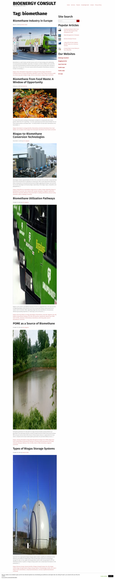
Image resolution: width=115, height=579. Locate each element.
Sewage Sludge (26, 75)
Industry (18, 439)
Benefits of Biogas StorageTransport (37, 566)
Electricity (19, 314)
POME (53, 316)
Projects (78, 5)
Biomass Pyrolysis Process (70, 38)
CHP (29, 316)
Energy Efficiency (20, 189)
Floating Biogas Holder (45, 568)
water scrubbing (22, 194)
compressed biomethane (32, 569)
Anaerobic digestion (47, 314)
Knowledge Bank (85, 5)
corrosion (40, 569)
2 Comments (50, 75)
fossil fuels (47, 129)
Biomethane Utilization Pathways (34, 198)
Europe (45, 73)
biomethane (38, 75)
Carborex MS (30, 191)
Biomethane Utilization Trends (33, 73)
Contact (92, 5)
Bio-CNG (48, 566)
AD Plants (39, 71)
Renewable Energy (24, 71)
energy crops (44, 75)
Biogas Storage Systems (33, 568)
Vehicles (33, 75)
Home (68, 5)
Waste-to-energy (33, 71)
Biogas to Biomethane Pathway (20, 316)
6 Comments (53, 129)
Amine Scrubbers (38, 189)
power (45, 317)
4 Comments (21, 319)
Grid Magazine (35, 576)
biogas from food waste (32, 129)
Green (18, 71)
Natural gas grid (19, 75)
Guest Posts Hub (62, 64)
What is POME (37, 443)
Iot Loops (60, 73)
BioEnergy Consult (34, 3)
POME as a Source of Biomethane (34, 323)
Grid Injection (36, 316)
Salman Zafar (24, 24)
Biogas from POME (43, 439)
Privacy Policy (98, 5)
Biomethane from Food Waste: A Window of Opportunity (33, 80)
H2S (52, 568)
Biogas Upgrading (46, 189)
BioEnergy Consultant (63, 58)
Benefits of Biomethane (33, 128)
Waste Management (34, 439)
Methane (26, 192)
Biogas (14, 71)
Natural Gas (48, 316)
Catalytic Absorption (38, 191)
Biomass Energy (20, 566)
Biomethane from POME (48, 441)
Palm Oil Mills (16, 317)
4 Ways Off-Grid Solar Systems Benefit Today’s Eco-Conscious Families (71, 44)
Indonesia (15, 443)
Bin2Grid (41, 128)
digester (49, 443)
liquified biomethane (48, 569)
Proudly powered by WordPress (20, 576)
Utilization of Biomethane (26, 317)
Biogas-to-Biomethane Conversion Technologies (28, 135)
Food (18, 128)
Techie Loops (61, 70)
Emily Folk (24, 86)
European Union (23, 129)
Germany (49, 73)
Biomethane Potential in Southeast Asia (32, 441)
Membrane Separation (18, 192)
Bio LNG (54, 314)
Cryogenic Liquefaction (48, 191)
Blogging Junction (62, 61)
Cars (18, 129)
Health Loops (61, 67)
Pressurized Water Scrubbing (35, 192)
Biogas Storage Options (22, 568)
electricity (41, 317)
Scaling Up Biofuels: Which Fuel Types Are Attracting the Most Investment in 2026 (71, 31)
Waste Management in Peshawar (71, 35)
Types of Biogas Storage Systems (34, 448)
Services (73, 5)
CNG (42, 73)
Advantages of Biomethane (36, 314)
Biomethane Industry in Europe (33, 20)
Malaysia (20, 443)
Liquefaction (42, 316)
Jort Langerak (26, 141)
